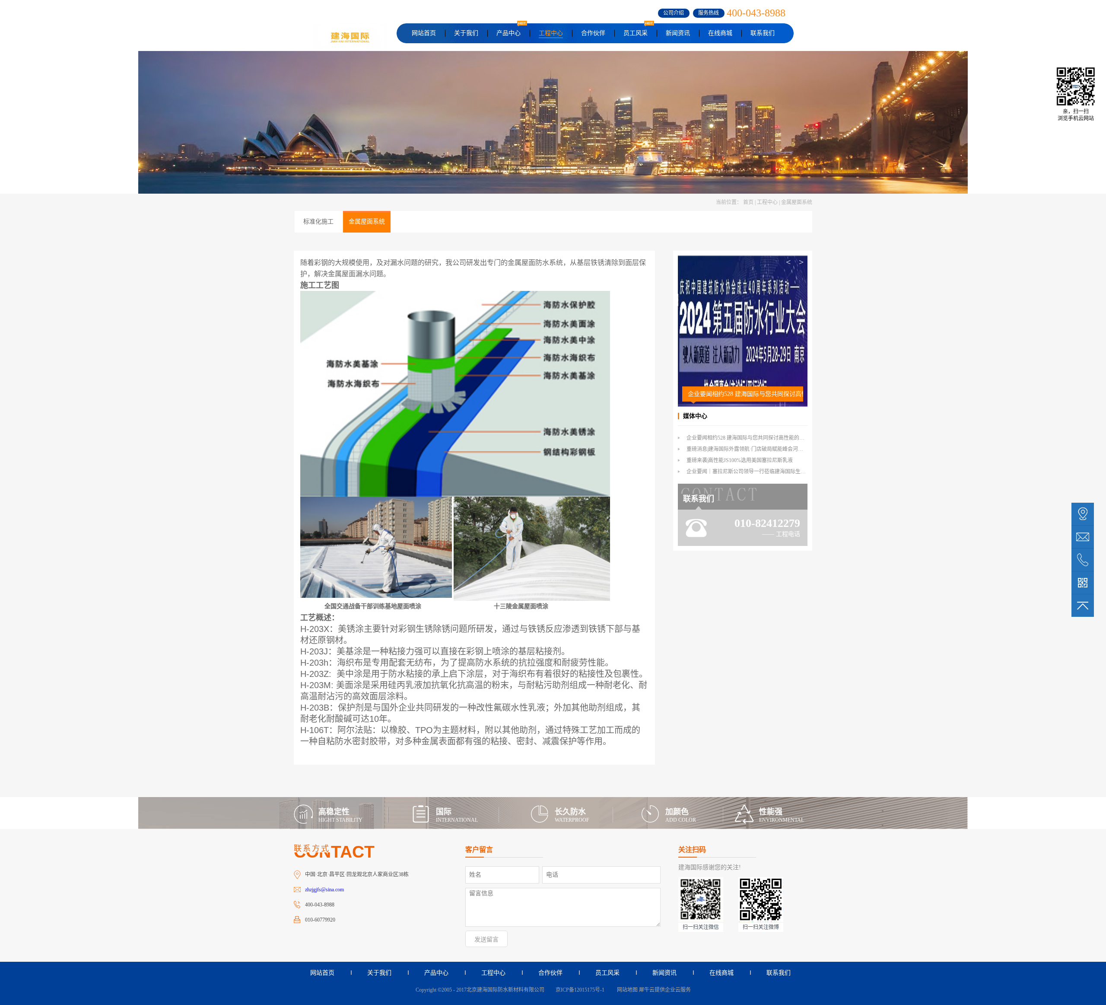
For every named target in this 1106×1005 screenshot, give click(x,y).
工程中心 (767, 202)
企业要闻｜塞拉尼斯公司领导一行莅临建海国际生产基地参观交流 (761, 472)
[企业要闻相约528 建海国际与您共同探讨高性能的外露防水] (742, 259)
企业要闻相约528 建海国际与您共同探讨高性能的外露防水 (745, 394)
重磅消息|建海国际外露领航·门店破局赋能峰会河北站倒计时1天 (759, 449)
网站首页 (424, 33)
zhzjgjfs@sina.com (324, 890)
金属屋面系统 (796, 202)
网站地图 (626, 990)
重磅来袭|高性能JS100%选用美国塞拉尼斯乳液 (739, 460)
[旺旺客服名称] (1082, 537)
